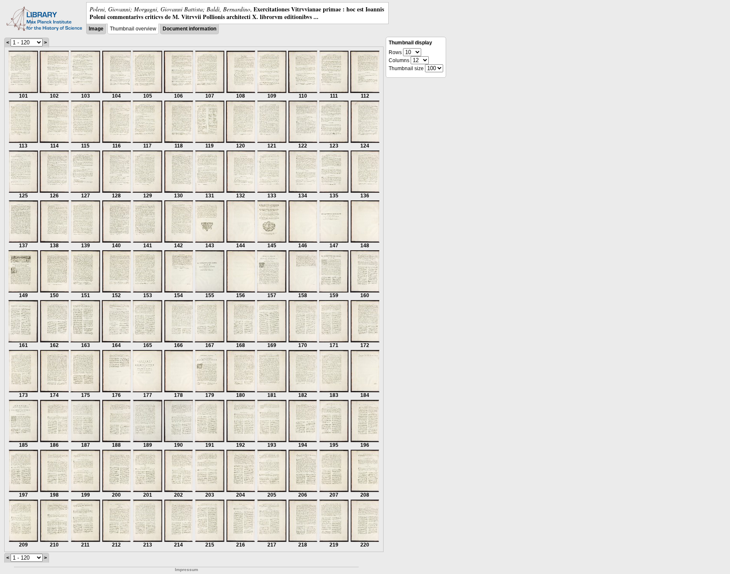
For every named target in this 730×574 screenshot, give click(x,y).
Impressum (186, 569)
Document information (189, 29)
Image (96, 29)
